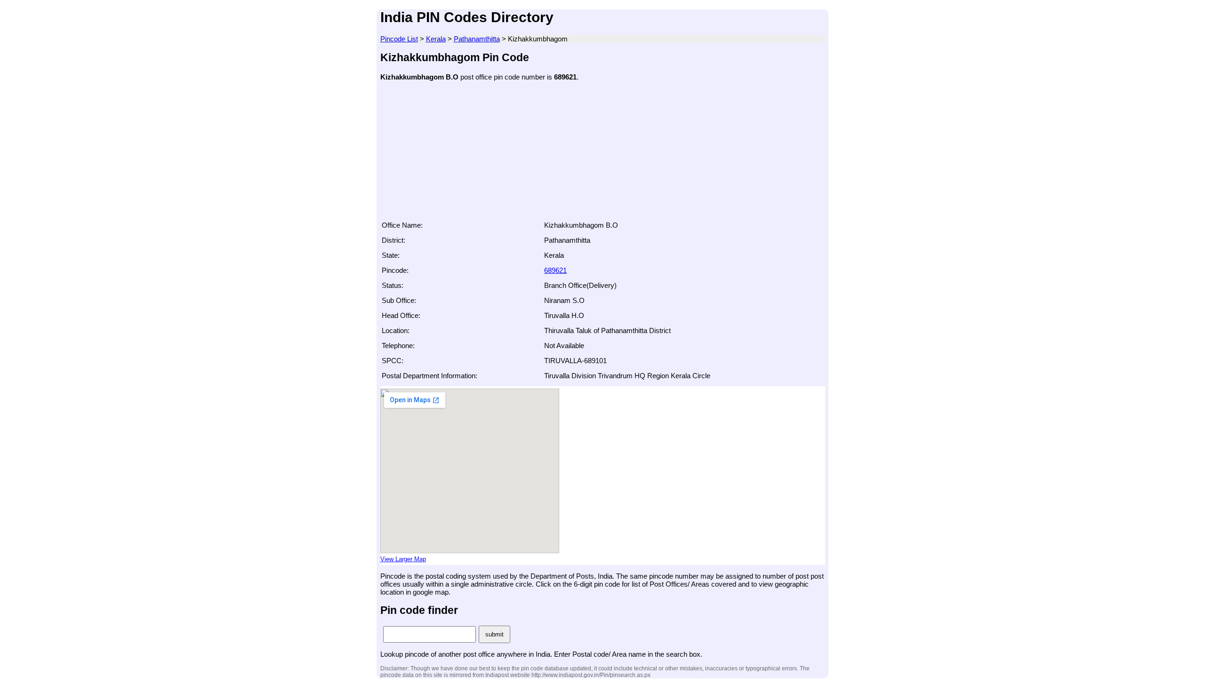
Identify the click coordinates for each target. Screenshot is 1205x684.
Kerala (436, 39)
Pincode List (399, 39)
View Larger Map (403, 559)
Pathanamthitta (477, 39)
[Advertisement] (602, 154)
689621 (555, 270)
